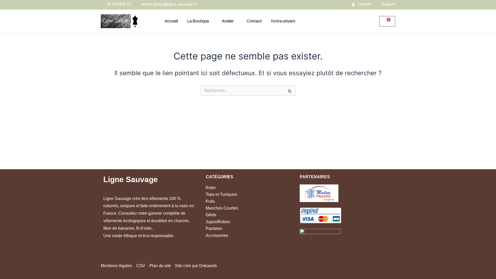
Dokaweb (208, 266)
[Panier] (387, 21)
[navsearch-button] (366, 22)
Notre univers (283, 21)
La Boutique (198, 21)
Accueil (171, 21)
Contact (254, 21)
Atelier (228, 21)
